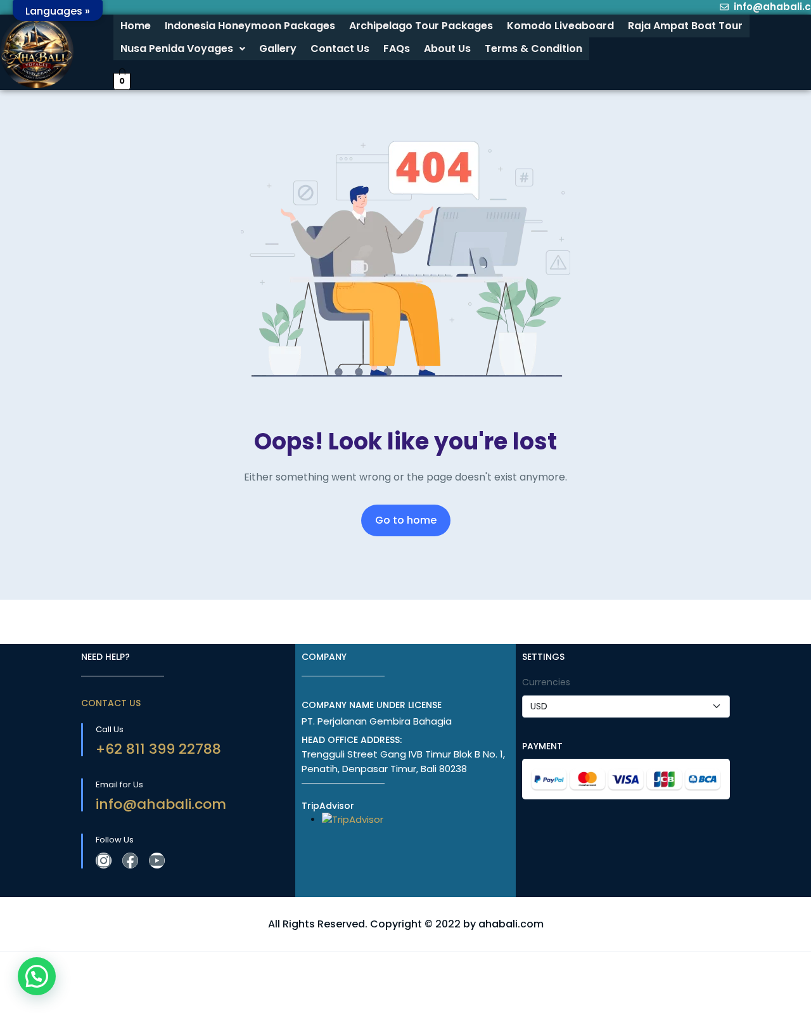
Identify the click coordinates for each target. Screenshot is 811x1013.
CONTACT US (111, 703)
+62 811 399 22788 (158, 749)
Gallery (278, 48)
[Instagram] (104, 860)
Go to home (406, 520)
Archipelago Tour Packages (421, 25)
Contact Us (339, 48)
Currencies (546, 682)
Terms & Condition (533, 48)
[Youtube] (157, 860)
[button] (182, 48)
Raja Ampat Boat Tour (685, 25)
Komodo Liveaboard (560, 25)
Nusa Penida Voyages (176, 48)
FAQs (396, 48)
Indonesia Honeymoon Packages (250, 25)
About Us (447, 48)
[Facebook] (130, 860)
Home (135, 25)
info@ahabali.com (161, 804)
